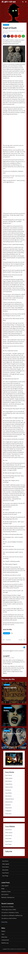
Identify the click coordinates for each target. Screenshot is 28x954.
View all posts (6, 633)
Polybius (12, 906)
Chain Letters (8, 813)
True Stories (8, 790)
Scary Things (8, 844)
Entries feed (4, 937)
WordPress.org (4, 943)
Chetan (9, 953)
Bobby (2, 888)
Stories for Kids (9, 787)
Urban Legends (8, 778)
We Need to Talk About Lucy (7, 897)
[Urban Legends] (14, 692)
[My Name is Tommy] (14, 738)
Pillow (14, 909)
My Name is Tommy (6, 891)
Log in (2, 934)
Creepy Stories (8, 784)
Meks (15, 949)
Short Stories (8, 796)
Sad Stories (8, 804)
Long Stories (6, 24)
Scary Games (8, 838)
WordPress (23, 949)
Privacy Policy (4, 922)
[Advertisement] (14, 130)
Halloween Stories (8, 707)
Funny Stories (8, 807)
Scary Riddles (8, 793)
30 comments (20, 31)
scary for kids (5, 31)
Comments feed (5, 940)
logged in (11, 650)
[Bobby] (14, 715)
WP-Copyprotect (14, 953)
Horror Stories (8, 775)
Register (3, 931)
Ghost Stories (8, 781)
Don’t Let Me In (4, 894)
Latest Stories (6, 730)
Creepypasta (8, 810)
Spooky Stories (9, 802)
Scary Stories (6, 684)
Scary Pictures (8, 841)
